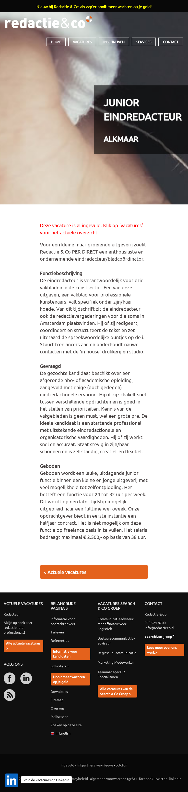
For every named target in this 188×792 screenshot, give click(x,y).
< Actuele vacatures (65, 572)
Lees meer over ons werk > (162, 649)
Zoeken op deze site (66, 725)
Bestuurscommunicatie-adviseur (116, 640)
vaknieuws (105, 765)
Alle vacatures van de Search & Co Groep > (116, 691)
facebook (146, 778)
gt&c (132, 778)
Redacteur (12, 614)
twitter (161, 778)
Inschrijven (114, 42)
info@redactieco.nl (159, 627)
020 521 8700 (155, 622)
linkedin (175, 778)
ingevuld (67, 765)
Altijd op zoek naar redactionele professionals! (18, 627)
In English (63, 733)
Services (143, 42)
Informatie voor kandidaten (65, 653)
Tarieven (57, 632)
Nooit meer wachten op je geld (69, 679)
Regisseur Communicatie (117, 652)
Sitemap (57, 700)
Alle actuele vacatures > (23, 645)
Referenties (60, 640)
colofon (121, 765)
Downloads (59, 691)
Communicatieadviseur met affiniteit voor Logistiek (115, 624)
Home (56, 42)
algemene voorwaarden (108, 778)
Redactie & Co (49, 22)
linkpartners (85, 765)
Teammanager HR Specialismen (111, 674)
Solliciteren (60, 666)
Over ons (57, 708)
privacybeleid (77, 778)
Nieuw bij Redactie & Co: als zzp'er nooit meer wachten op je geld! (94, 6)
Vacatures (82, 42)
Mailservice (59, 716)
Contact (170, 42)
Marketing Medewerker (116, 662)
